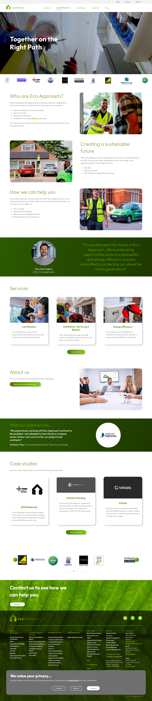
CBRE (89, 638)
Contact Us (129, 631)
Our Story (109, 636)
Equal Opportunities (112, 645)
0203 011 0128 (130, 641)
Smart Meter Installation (37, 644)
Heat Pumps (33, 653)
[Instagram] (133, 618)
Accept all (93, 688)
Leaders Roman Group (94, 640)
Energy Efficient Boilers (55, 637)
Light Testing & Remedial (17, 656)
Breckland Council (92, 636)
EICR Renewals (29, 507)
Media (89, 668)
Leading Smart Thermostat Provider (93, 644)
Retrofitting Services (54, 633)
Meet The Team (111, 633)
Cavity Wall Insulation (55, 651)
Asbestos (13, 653)
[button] (15, 560)
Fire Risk (12, 651)
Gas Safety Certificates (17, 644)
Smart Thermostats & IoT (37, 642)
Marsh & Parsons (92, 647)
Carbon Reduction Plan (113, 650)
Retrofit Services (53, 665)
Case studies (80, 8)
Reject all (76, 688)
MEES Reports (14, 646)
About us (95, 8)
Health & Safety (111, 643)
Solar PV (51, 649)
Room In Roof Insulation (56, 658)
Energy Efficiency (122, 326)
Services (47, 8)
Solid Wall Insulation (54, 663)
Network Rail (91, 652)
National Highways (93, 649)
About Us (109, 631)
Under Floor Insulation (55, 653)
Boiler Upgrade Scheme (75, 637)
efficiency (35, 118)
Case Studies (91, 631)
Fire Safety (32, 655)
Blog (106, 8)
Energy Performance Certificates (16, 638)
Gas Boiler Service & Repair (35, 650)
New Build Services (16, 658)
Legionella (13, 649)
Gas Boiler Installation (36, 646)
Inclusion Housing (75, 497)
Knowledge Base (92, 664)
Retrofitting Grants (74, 633)
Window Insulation (54, 660)
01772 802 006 (130, 654)
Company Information (113, 654)
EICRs (12, 641)
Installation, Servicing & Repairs (76, 328)
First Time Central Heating (54, 645)
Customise (59, 688)
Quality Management (113, 638)
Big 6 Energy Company (94, 633)
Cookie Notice (73, 680)
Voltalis (123, 503)
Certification (29, 326)
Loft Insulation (53, 656)
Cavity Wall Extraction (55, 642)
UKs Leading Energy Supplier (93, 655)
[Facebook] (140, 618)
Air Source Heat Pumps (55, 640)
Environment (110, 640)
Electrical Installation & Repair (36, 638)
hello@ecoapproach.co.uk (133, 643)
